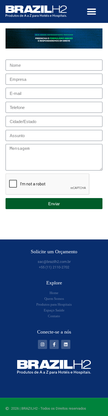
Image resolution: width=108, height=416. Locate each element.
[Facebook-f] (54, 344)
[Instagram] (42, 344)
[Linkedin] (65, 344)
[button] (91, 11)
